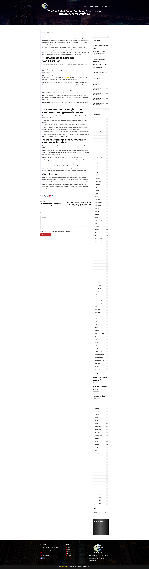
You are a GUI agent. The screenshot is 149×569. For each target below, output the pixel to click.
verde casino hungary (101, 354)
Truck (100, 515)
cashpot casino (66, 77)
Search (95, 31)
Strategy (101, 345)
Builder (95, 512)
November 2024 (101, 429)
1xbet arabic (101, 154)
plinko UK (101, 321)
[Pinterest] (50, 196)
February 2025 (101, 420)
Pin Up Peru (101, 312)
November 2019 (101, 500)
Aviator (101, 196)
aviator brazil (101, 199)
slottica (101, 342)
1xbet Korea (101, 163)
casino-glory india (101, 250)
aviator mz (101, 211)
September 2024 (101, 435)
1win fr (101, 134)
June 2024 (101, 444)
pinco (101, 315)
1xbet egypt (101, 160)
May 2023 (101, 480)
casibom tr (101, 232)
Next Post (89, 200)
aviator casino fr (101, 205)
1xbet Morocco (101, 172)
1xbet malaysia (101, 169)
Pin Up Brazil (101, 309)
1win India (101, 137)
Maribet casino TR (101, 276)
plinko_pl (101, 324)
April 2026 (101, 417)
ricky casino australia (101, 333)
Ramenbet (101, 330)
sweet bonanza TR (101, 351)
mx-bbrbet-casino (101, 294)
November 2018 (101, 503)
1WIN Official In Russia (101, 139)
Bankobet (101, 214)
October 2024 (101, 432)
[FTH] (44, 6)
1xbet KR (101, 166)
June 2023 (101, 477)
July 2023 (101, 474)
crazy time (101, 253)
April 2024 (101, 450)
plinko (101, 318)
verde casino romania (101, 360)
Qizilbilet (101, 327)
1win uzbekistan (101, 145)
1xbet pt (101, 175)
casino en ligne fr (101, 238)
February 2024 (101, 456)
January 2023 (101, 491)
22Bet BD (101, 190)
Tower (95, 515)
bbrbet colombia (101, 220)
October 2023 (101, 468)
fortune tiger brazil (101, 259)
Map (105, 512)
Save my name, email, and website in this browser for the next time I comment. (56, 231)
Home (57, 17)
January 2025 (101, 423)
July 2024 (101, 441)
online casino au (101, 297)
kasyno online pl (101, 270)
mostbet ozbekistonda (101, 285)
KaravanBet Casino (101, 268)
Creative (101, 256)
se (101, 336)
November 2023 (101, 465)
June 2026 (101, 414)
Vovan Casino (101, 363)
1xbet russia (101, 178)
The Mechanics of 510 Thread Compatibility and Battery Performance (99, 53)
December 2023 (101, 462)
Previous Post (42, 201)
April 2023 (101, 482)
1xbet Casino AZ (101, 157)
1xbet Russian (101, 181)
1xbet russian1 (101, 184)
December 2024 (101, 426)
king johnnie (101, 273)
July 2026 (101, 411)
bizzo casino (101, 226)
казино (101, 366)
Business (61, 17)
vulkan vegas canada (56, 125)
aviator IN (101, 208)
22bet (101, 187)
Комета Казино (101, 369)
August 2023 (101, 471)
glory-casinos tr (101, 265)
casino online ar (101, 244)
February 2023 (101, 488)
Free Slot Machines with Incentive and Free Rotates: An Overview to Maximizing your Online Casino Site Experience (79, 204)
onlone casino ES (101, 300)
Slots (101, 339)
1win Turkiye (101, 142)
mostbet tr (101, 291)
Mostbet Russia (101, 288)
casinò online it (101, 247)
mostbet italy (101, 282)
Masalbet (101, 279)
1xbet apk (101, 151)
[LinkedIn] (52, 196)
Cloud (101, 512)
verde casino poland (101, 357)
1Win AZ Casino (101, 122)
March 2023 (101, 485)
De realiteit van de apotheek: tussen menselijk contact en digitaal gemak (99, 59)
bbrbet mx (101, 223)
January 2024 (101, 459)
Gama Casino (101, 262)
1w (101, 119)
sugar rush (101, 348)
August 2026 (101, 408)
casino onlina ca (101, 241)
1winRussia (101, 148)
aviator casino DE (101, 202)
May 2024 (101, 447)
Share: (41, 195)
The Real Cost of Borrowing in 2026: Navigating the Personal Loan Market (100, 47)
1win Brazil (101, 128)
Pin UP (101, 306)
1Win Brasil (101, 125)
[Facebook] (45, 196)
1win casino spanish (101, 131)
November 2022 (101, 497)
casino (101, 235)
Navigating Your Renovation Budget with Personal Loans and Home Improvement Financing (100, 66)
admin (52, 32)
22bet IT (101, 193)
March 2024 (101, 453)
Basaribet (101, 217)
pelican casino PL (101, 303)
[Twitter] (47, 196)
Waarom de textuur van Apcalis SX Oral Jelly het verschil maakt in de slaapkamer (100, 72)
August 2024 (101, 438)
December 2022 (101, 494)
